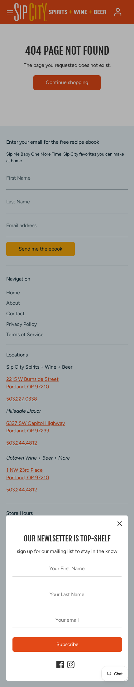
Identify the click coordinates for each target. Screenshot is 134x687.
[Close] (120, 523)
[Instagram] (70, 664)
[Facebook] (60, 664)
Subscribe (67, 644)
